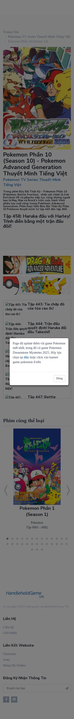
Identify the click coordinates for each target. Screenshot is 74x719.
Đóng (59, 378)
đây (26, 357)
